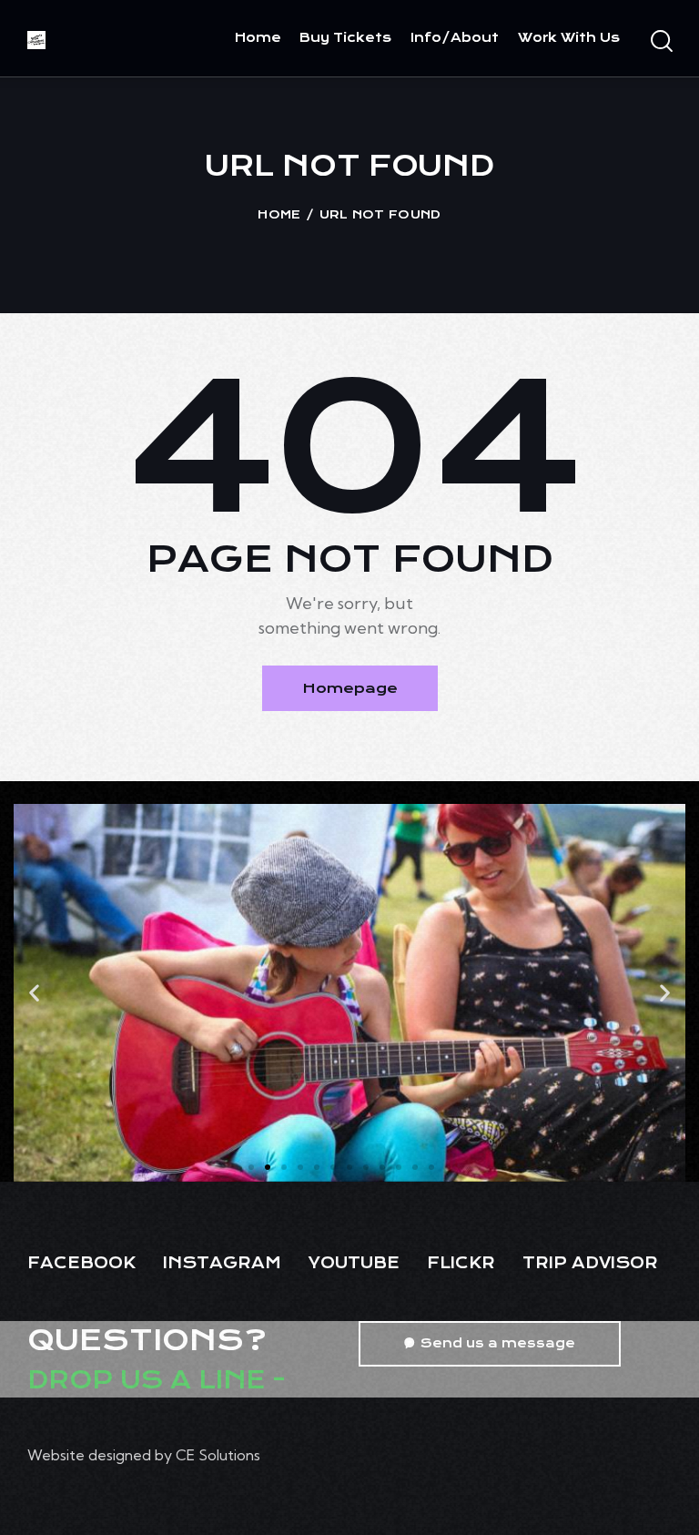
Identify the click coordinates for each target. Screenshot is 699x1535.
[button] (34, 992)
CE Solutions (218, 1455)
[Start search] (660, 41)
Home (279, 214)
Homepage (350, 688)
